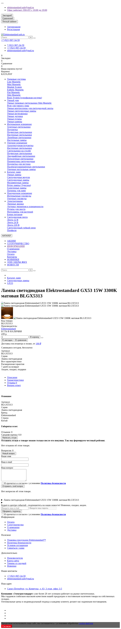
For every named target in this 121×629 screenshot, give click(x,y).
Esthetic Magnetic (15, 89)
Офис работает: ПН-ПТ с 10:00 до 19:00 (27, 10)
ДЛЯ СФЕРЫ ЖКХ (17, 262)
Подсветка (12, 129)
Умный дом (13, 100)
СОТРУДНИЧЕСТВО (18, 243)
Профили (12, 230)
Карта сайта (13, 560)
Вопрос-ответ (14, 385)
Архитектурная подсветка (20, 145)
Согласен (6, 626)
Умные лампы (14, 174)
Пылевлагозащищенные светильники (26, 166)
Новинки (11, 566)
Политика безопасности (19, 542)
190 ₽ (38, 343)
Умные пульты (14, 119)
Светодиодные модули (18, 177)
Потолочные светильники (20, 158)
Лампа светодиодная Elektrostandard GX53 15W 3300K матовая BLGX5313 (41, 500)
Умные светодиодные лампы (21, 111)
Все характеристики (11, 361)
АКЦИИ (11, 241)
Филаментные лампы (18, 182)
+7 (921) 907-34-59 (10, 40)
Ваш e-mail (6, 462)
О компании (13, 249)
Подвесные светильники (19, 132)
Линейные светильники (19, 137)
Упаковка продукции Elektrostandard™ (26, 540)
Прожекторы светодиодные (21, 161)
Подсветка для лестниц (19, 164)
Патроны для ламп (16, 190)
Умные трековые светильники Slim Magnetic (29, 103)
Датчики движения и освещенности (25, 206)
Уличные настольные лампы (21, 169)
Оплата (10, 254)
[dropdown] (2, 3)
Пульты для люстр (16, 209)
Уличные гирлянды (17, 198)
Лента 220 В (13, 225)
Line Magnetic (14, 82)
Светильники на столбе (19, 151)
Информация (7, 517)
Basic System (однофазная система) (24, 97)
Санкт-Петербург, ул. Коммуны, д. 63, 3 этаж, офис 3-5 (34, 588)
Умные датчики (15, 116)
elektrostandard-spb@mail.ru (20, 7)
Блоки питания (14, 214)
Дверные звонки (15, 204)
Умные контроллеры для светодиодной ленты (30, 108)
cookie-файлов (86, 623)
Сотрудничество (15, 524)
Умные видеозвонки (17, 113)
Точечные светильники (19, 127)
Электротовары (15, 201)
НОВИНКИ (13, 259)
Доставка (11, 251)
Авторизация (13, 27)
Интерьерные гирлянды (19, 196)
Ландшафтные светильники (21, 156)
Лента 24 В (12, 222)
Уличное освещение (17, 143)
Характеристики (15, 380)
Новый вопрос (8, 453)
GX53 (10, 283)
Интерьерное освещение (19, 124)
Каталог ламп (14, 172)
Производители (15, 558)
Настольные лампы (17, 140)
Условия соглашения (17, 545)
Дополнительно (9, 553)
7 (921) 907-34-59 (15, 45)
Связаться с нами (15, 548)
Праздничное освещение (19, 193)
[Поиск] (34, 270)
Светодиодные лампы (18, 180)
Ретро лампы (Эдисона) (19, 185)
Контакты (12, 257)
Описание (12, 377)
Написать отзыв (9, 438)
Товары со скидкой (16, 563)
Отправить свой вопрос (12, 486)
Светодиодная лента (17, 217)
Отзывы (12, 382)
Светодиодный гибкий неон (21, 227)
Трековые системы (16, 79)
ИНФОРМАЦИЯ (16, 246)
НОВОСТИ (13, 264)
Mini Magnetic (14, 84)
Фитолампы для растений (20, 212)
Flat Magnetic (13, 92)
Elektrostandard (8, 328)
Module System (14, 87)
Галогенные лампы (16, 188)
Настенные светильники (19, 135)
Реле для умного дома (18, 105)
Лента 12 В (12, 220)
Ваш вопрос (7, 468)
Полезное (6, 535)
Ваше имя (6, 456)
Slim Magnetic (14, 95)
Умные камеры (14, 121)
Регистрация (13, 29)
